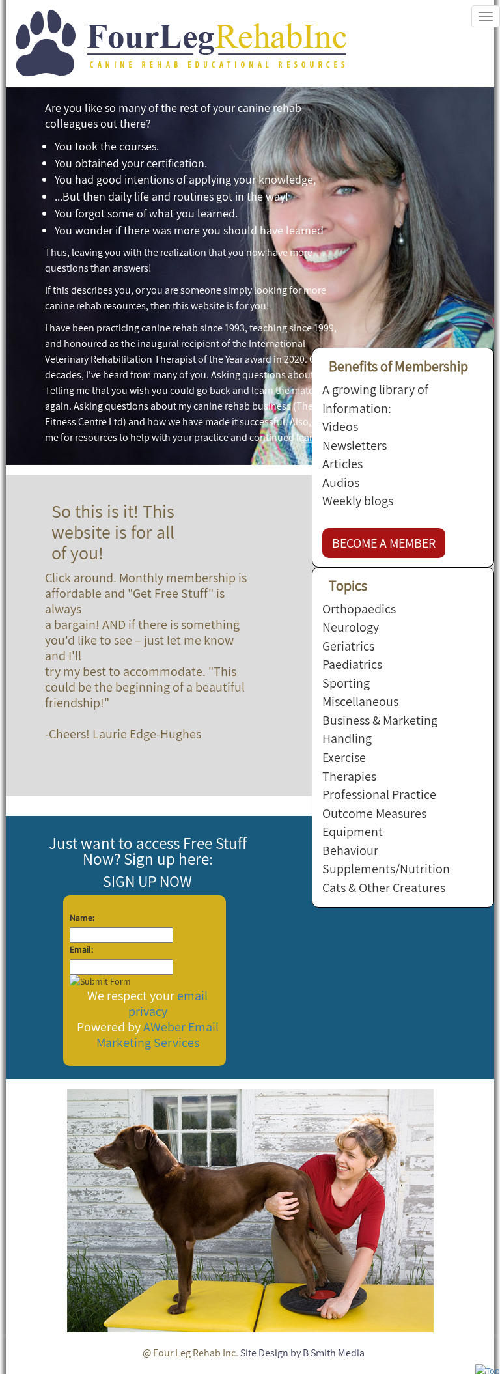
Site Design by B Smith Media (302, 1353)
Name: (82, 917)
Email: (81, 949)
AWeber (164, 1026)
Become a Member (384, 543)
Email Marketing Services (157, 1034)
